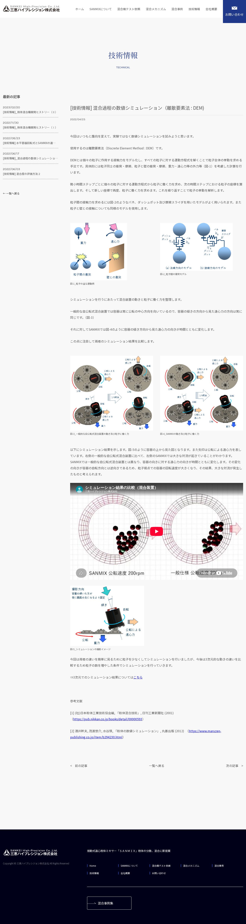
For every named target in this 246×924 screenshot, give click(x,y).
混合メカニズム (156, 9)
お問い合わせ (234, 14)
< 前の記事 (78, 765)
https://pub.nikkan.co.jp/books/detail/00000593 (107, 719)
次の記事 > (234, 765)
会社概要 (211, 9)
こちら (138, 677)
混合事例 (177, 9)
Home (93, 865)
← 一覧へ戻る (11, 193)
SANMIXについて (101, 9)
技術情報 (194, 9)
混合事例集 (105, 903)
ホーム (79, 9)
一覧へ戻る (156, 765)
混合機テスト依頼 (128, 9)
